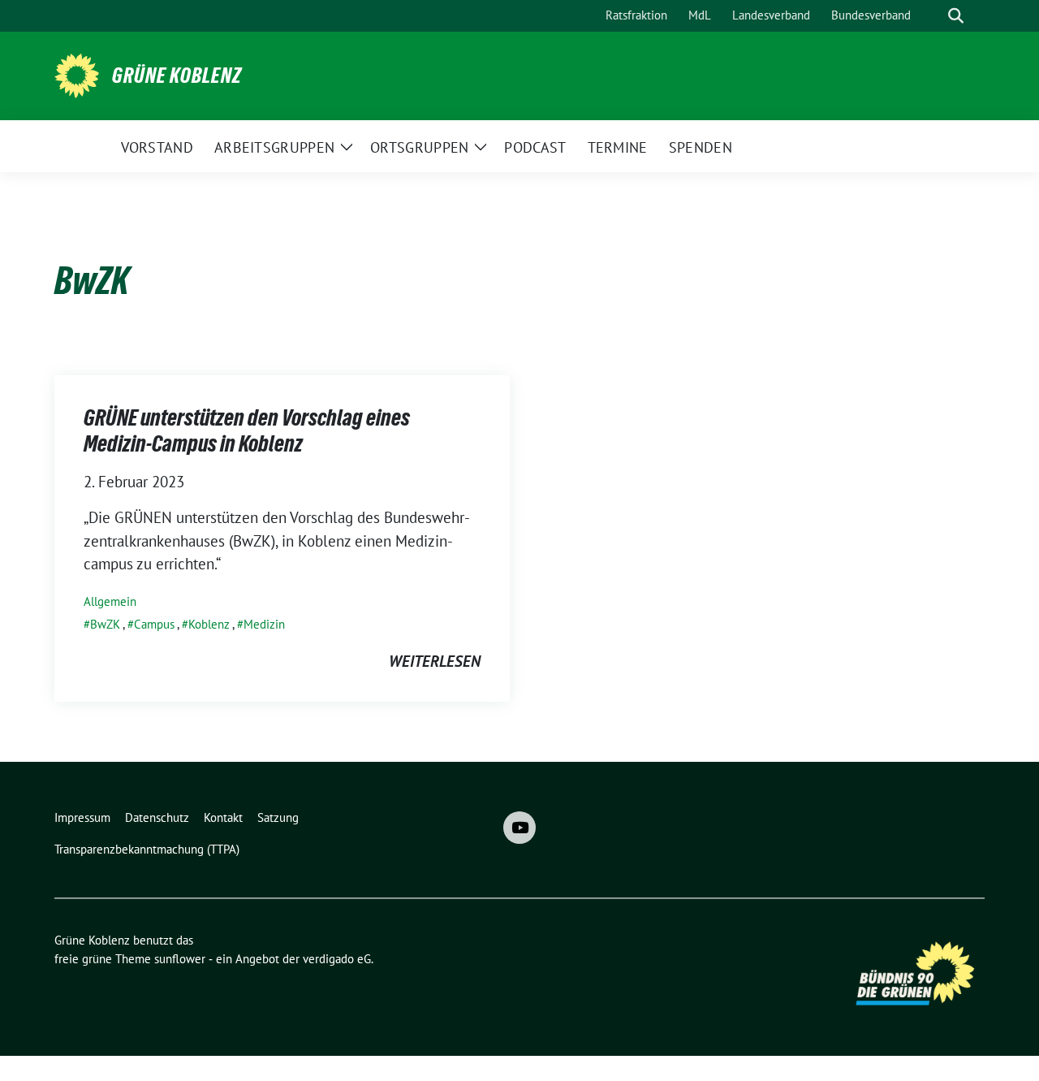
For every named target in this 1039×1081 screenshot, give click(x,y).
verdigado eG (337, 958)
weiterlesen (435, 661)
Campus (154, 624)
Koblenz (209, 624)
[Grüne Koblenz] (76, 74)
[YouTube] (519, 827)
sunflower (179, 958)
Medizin (264, 624)
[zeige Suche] (956, 16)
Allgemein (110, 601)
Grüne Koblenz (177, 75)
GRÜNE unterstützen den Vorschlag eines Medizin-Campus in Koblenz (247, 430)
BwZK (105, 624)
